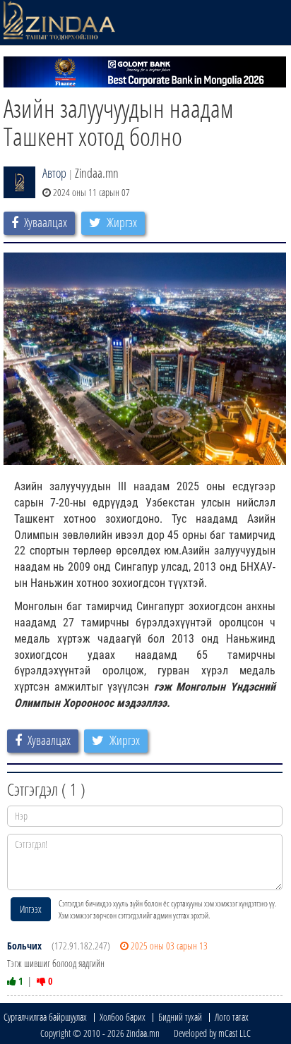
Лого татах (232, 1017)
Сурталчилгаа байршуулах (45, 1017)
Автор (54, 172)
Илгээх (31, 909)
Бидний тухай (180, 1017)
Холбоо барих (123, 1017)
